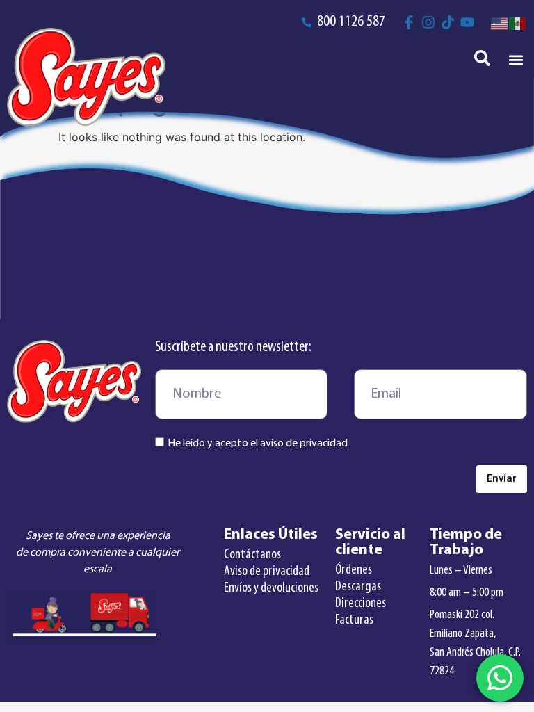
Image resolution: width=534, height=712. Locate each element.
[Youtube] (467, 22)
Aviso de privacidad (266, 571)
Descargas (358, 587)
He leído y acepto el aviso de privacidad (258, 443)
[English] (500, 22)
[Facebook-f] (409, 22)
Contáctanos (252, 555)
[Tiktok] (448, 22)
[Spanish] (518, 22)
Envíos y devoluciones (271, 588)
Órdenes (353, 570)
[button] (515, 60)
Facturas (354, 620)
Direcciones (360, 603)
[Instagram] (428, 22)
